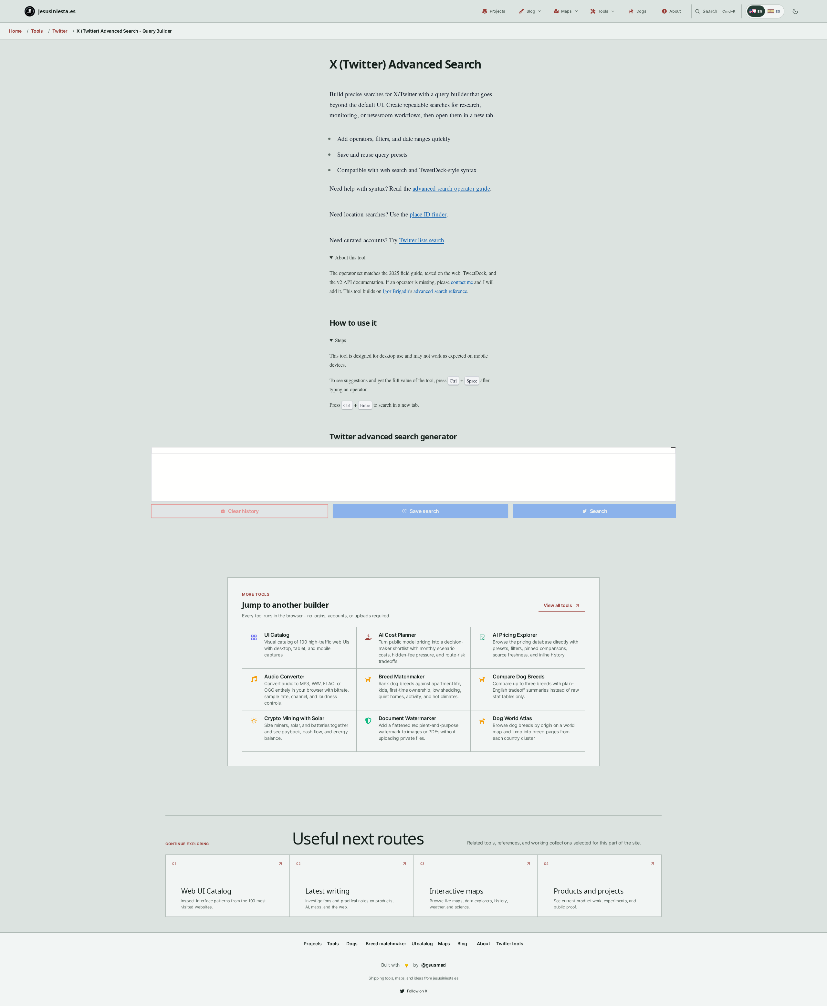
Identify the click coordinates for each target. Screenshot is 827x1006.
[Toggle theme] (795, 11)
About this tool (350, 257)
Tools (37, 31)
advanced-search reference (440, 291)
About (483, 943)
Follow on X (417, 991)
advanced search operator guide (451, 188)
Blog (462, 943)
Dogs (352, 943)
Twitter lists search (421, 240)
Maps (444, 943)
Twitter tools (509, 943)
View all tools (558, 605)
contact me (462, 281)
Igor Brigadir (396, 291)
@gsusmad (433, 965)
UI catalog (422, 943)
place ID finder (428, 214)
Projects (312, 943)
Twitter (60, 31)
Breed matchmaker (386, 943)
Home (15, 31)
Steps (340, 340)
